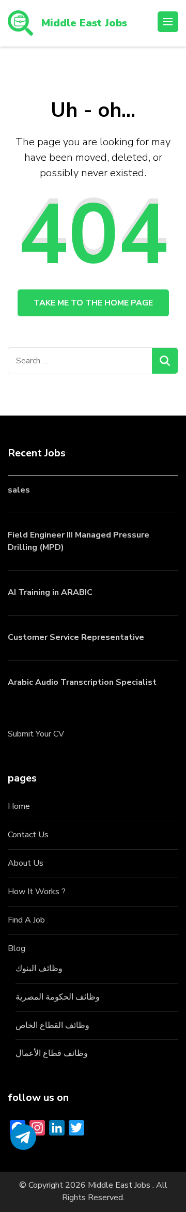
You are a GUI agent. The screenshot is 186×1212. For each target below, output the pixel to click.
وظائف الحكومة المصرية (58, 997)
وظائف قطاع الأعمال (52, 1053)
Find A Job (26, 920)
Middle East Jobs (84, 23)
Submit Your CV (36, 734)
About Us (25, 863)
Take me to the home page (93, 303)
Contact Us (28, 834)
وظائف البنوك (39, 968)
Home (19, 806)
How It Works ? (37, 891)
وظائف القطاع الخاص (52, 1025)
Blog (16, 948)
